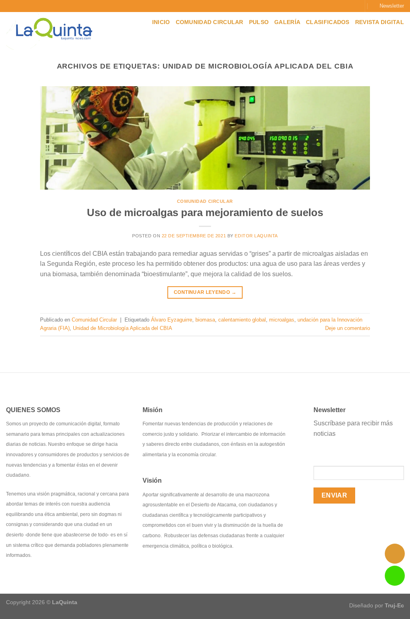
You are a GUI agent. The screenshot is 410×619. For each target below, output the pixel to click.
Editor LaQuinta (256, 235)
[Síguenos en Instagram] (339, 6)
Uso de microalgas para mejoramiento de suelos (205, 212)
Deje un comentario (347, 328)
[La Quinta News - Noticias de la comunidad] (57, 31)
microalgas (281, 320)
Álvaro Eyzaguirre (171, 320)
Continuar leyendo (205, 292)
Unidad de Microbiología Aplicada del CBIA (122, 328)
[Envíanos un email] (354, 6)
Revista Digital (379, 22)
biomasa (205, 320)
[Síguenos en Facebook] (331, 6)
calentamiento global (242, 320)
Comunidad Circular (209, 22)
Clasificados (327, 22)
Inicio (161, 22)
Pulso (259, 22)
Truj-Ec (394, 605)
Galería (287, 22)
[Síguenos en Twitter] (346, 6)
